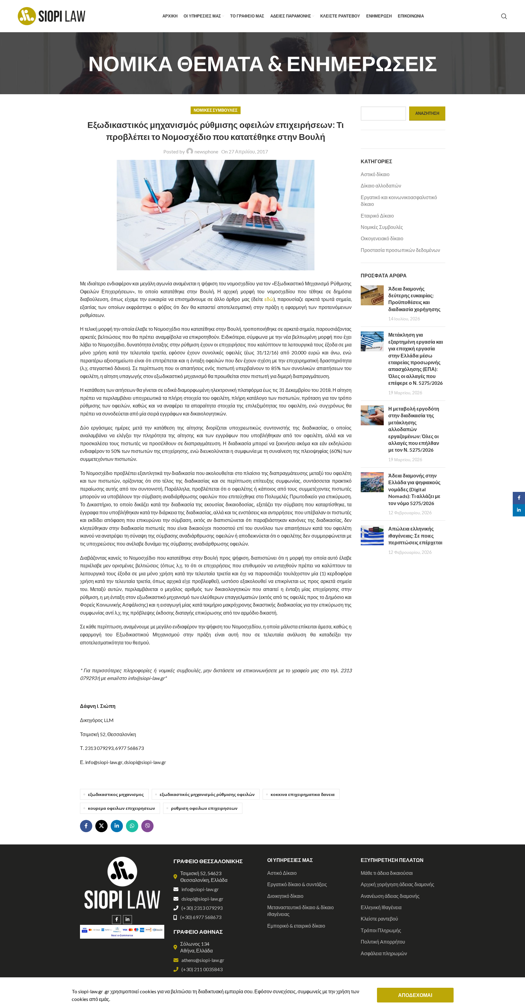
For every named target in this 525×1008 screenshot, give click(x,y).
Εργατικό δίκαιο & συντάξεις (297, 884)
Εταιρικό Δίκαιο (377, 215)
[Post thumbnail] (372, 303)
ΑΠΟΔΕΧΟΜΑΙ (415, 995)
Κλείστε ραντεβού (379, 918)
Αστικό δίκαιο (375, 174)
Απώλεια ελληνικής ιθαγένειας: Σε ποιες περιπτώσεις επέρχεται (415, 535)
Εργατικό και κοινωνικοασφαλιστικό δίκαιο (399, 200)
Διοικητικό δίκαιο (285, 896)
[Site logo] (51, 15)
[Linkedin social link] (117, 826)
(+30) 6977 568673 (200, 917)
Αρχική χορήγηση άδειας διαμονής (397, 884)
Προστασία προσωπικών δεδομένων (400, 250)
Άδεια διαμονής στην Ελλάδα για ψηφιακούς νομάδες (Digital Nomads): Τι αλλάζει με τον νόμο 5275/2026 (414, 489)
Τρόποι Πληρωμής (381, 930)
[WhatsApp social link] (132, 826)
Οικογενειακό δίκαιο (382, 238)
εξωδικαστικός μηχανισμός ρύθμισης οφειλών (207, 794)
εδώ (268, 299)
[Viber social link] (147, 826)
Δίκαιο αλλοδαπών (381, 185)
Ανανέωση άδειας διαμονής (390, 896)
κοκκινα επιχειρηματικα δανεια (303, 794)
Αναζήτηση (427, 113)
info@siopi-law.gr (200, 889)
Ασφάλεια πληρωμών (384, 953)
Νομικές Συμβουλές (216, 110)
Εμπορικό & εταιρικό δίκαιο (296, 926)
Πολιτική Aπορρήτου (383, 941)
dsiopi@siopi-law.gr (202, 899)
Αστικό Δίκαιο (282, 873)
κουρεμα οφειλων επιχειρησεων (121, 808)
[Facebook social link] (86, 826)
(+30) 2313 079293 (202, 908)
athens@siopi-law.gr (202, 960)
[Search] (504, 16)
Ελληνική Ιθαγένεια (381, 907)
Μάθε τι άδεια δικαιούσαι (387, 873)
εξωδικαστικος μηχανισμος (116, 794)
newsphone (206, 151)
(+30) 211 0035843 (202, 969)
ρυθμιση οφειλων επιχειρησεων (204, 808)
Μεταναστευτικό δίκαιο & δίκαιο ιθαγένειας (300, 910)
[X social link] (101, 826)
